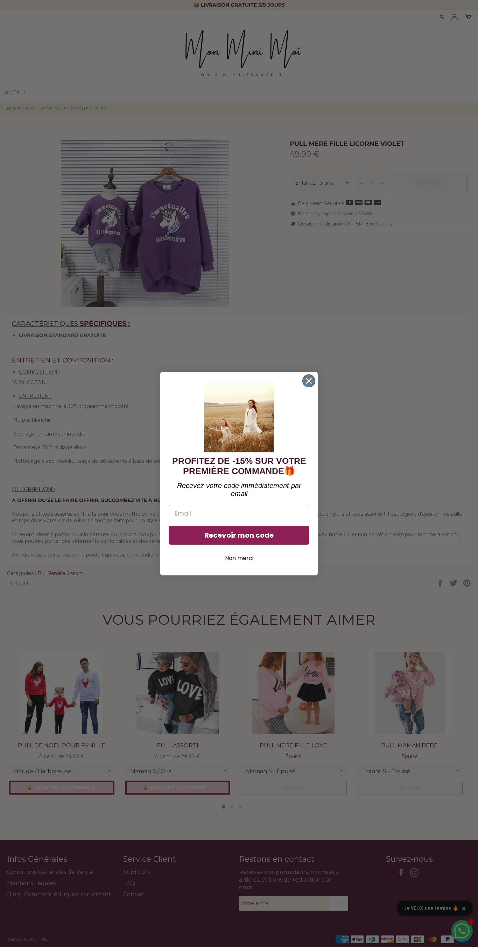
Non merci (239, 558)
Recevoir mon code (239, 535)
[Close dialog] (309, 381)
